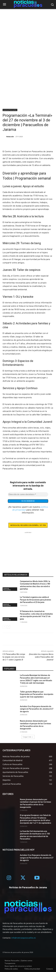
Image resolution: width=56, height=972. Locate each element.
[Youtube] (37, 878)
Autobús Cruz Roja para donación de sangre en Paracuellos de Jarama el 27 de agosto (36, 709)
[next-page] (8, 627)
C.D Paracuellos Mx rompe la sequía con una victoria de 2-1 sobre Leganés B (14, 657)
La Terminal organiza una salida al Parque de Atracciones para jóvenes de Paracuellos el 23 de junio (35, 599)
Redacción (10, 137)
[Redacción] (4, 136)
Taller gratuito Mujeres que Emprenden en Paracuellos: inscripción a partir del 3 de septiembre (36, 694)
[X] (11, 143)
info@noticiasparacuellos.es (23, 938)
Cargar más (27, 737)
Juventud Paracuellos (10, 110)
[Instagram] (9, 878)
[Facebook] (5, 143)
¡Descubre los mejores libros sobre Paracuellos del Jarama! (41, 657)
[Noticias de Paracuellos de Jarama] (28, 906)
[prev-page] (4, 627)
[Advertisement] (28, 38)
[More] (17, 143)
